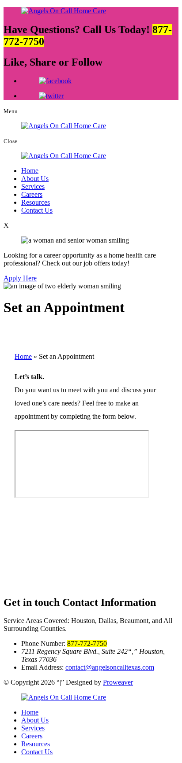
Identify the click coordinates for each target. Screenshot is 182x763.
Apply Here (20, 278)
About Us (35, 178)
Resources (35, 202)
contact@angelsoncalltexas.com (109, 667)
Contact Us (37, 210)
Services (33, 186)
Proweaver (118, 682)
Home (29, 170)
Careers (31, 194)
